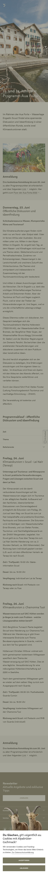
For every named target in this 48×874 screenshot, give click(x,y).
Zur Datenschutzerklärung (23, 852)
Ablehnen (24, 868)
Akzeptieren (24, 860)
